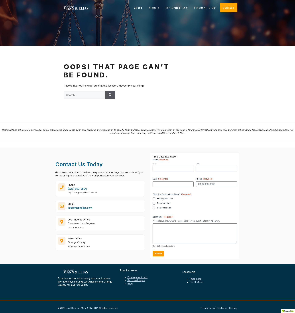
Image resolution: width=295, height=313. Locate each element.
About (138, 8)
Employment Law (177, 8)
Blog (130, 283)
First (154, 163)
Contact (228, 8)
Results (154, 8)
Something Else (164, 208)
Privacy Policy (208, 308)
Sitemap (233, 308)
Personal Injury (205, 8)
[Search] (110, 95)
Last (198, 163)
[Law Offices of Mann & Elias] (76, 7)
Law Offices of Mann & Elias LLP (82, 308)
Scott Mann (196, 282)
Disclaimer (222, 308)
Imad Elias (195, 278)
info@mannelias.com (80, 207)
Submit (158, 253)
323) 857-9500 (78, 188)
